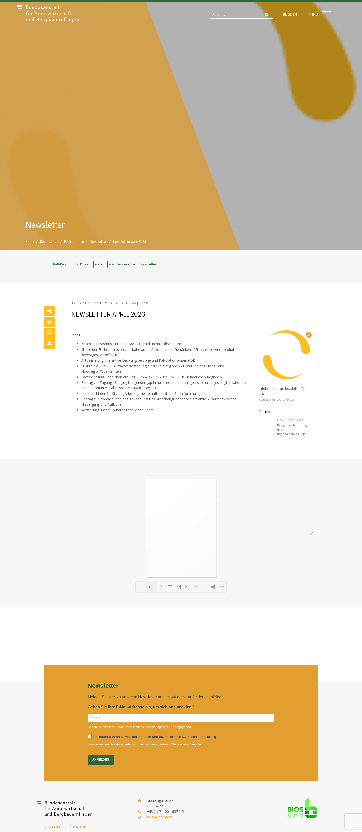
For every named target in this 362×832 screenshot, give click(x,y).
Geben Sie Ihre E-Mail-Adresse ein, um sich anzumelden (140, 707)
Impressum (53, 826)
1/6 (150, 587)
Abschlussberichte (122, 264)
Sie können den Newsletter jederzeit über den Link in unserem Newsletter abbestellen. (145, 744)
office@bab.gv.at (159, 817)
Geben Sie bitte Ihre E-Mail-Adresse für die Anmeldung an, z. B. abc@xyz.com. (140, 727)
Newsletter (148, 264)
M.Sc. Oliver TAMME (291, 420)
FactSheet (82, 264)
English (290, 14)
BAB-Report (61, 264)
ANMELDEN (100, 759)
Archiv (99, 264)
